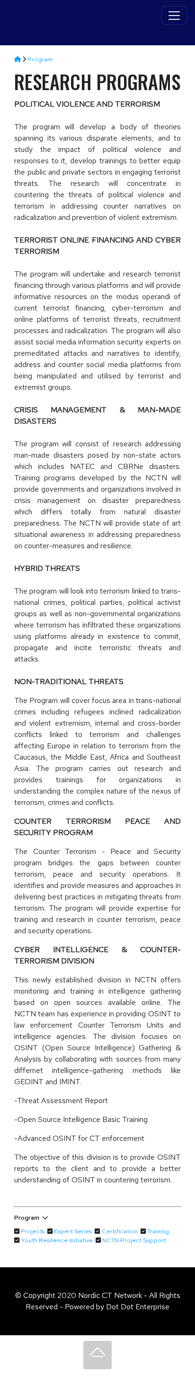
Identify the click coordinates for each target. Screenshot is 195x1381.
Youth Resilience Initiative (57, 1240)
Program (40, 59)
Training (158, 1231)
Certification (120, 1231)
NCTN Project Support (134, 1240)
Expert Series (73, 1231)
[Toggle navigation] (174, 15)
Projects (32, 1231)
